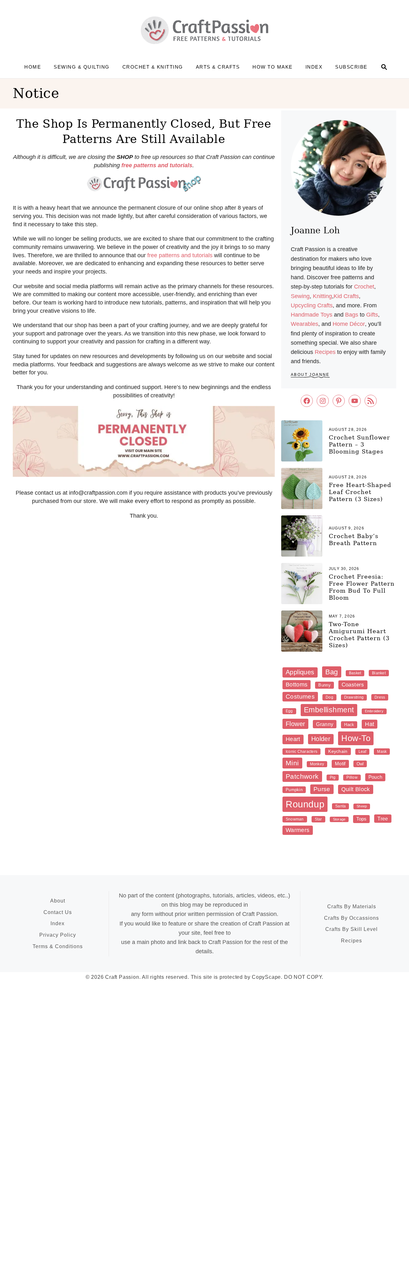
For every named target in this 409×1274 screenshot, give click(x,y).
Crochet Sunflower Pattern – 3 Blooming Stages (359, 444)
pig (333, 777)
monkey (317, 764)
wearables (304, 324)
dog (329, 697)
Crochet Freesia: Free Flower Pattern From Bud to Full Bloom (362, 587)
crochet (364, 286)
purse (321, 789)
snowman (295, 819)
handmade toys (311, 314)
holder (320, 738)
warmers (298, 830)
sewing (300, 296)
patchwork (302, 776)
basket (355, 673)
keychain (337, 751)
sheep (362, 806)
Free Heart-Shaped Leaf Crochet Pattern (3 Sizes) (360, 492)
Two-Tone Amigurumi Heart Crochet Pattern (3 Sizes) (359, 634)
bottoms (296, 684)
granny (324, 724)
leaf (363, 751)
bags (351, 314)
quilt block (355, 789)
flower (295, 723)
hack (349, 724)
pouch (375, 777)
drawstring (354, 697)
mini (292, 763)
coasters (353, 685)
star (318, 819)
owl (360, 763)
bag (331, 672)
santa (340, 806)
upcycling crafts (312, 305)
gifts (372, 314)
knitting (322, 296)
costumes (300, 696)
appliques (300, 672)
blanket (379, 673)
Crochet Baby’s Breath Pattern (353, 539)
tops (361, 818)
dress (379, 697)
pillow (351, 777)
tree (382, 818)
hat (369, 724)
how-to (355, 738)
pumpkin (294, 789)
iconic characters (301, 751)
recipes (325, 352)
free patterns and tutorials (179, 255)
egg (289, 711)
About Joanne (310, 374)
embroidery (374, 711)
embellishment (329, 710)
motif (340, 763)
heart (293, 739)
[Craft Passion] (204, 30)
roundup (305, 804)
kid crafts (346, 296)
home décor (349, 324)
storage (339, 819)
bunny (324, 685)
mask (382, 751)
